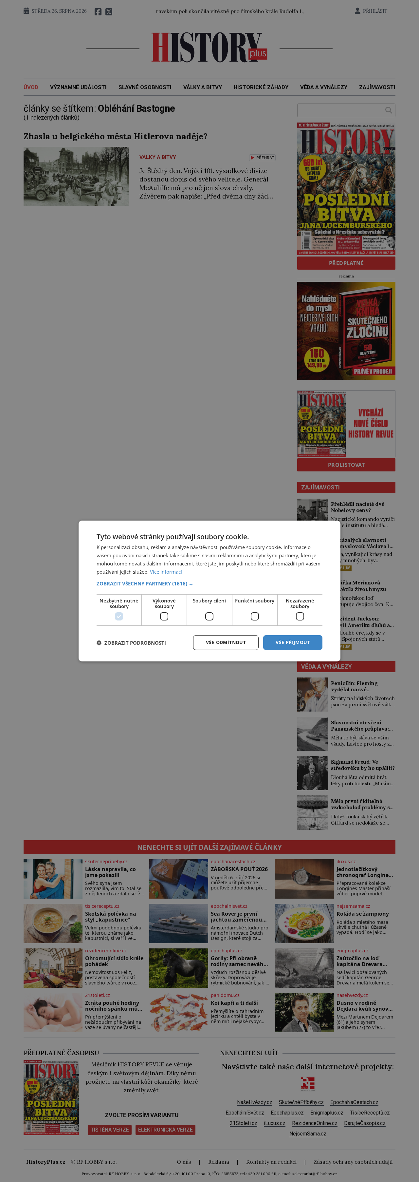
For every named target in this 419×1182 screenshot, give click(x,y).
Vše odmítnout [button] (226, 642)
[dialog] (209, 591)
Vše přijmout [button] (293, 642)
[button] (209, 583)
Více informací (166, 571)
